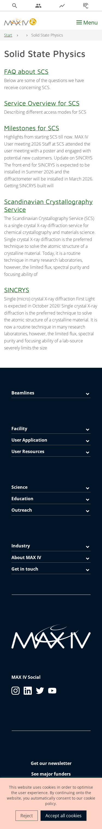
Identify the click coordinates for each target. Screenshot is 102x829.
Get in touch (24, 569)
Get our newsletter (51, 763)
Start (8, 35)
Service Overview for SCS (41, 103)
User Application (29, 440)
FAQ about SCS (26, 71)
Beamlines (22, 393)
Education (22, 499)
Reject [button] (26, 816)
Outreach (21, 510)
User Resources (27, 451)
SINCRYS (16, 290)
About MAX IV (26, 557)
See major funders (51, 774)
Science (19, 487)
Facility (19, 429)
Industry (20, 546)
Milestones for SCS (31, 128)
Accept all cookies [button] (63, 816)
